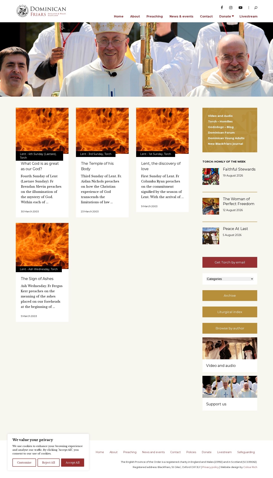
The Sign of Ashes (37, 278)
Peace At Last (235, 228)
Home (100, 452)
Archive (230, 295)
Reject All (48, 462)
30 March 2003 (30, 211)
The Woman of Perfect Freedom (238, 201)
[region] (48, 452)
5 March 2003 (29, 316)
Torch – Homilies (220, 121)
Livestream (224, 452)
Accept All (72, 462)
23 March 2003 (90, 211)
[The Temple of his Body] (102, 131)
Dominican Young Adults (226, 138)
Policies (191, 452)
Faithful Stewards (239, 169)
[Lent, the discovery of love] (162, 131)
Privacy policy (210, 467)
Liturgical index (229, 312)
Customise (24, 462)
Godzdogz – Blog (221, 127)
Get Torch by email (230, 262)
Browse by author (230, 328)
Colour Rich (250, 467)
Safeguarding (246, 452)
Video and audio (221, 365)
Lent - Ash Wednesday (34, 269)
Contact (175, 452)
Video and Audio (220, 116)
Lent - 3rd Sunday (91, 154)
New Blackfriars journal (225, 143)
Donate (207, 452)
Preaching (129, 452)
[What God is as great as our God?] (42, 131)
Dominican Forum (221, 132)
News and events (153, 452)
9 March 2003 (149, 206)
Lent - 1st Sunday (151, 154)
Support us (216, 404)
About (114, 452)
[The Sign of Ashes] (42, 246)
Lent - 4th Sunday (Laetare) (38, 154)
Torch (23, 157)
